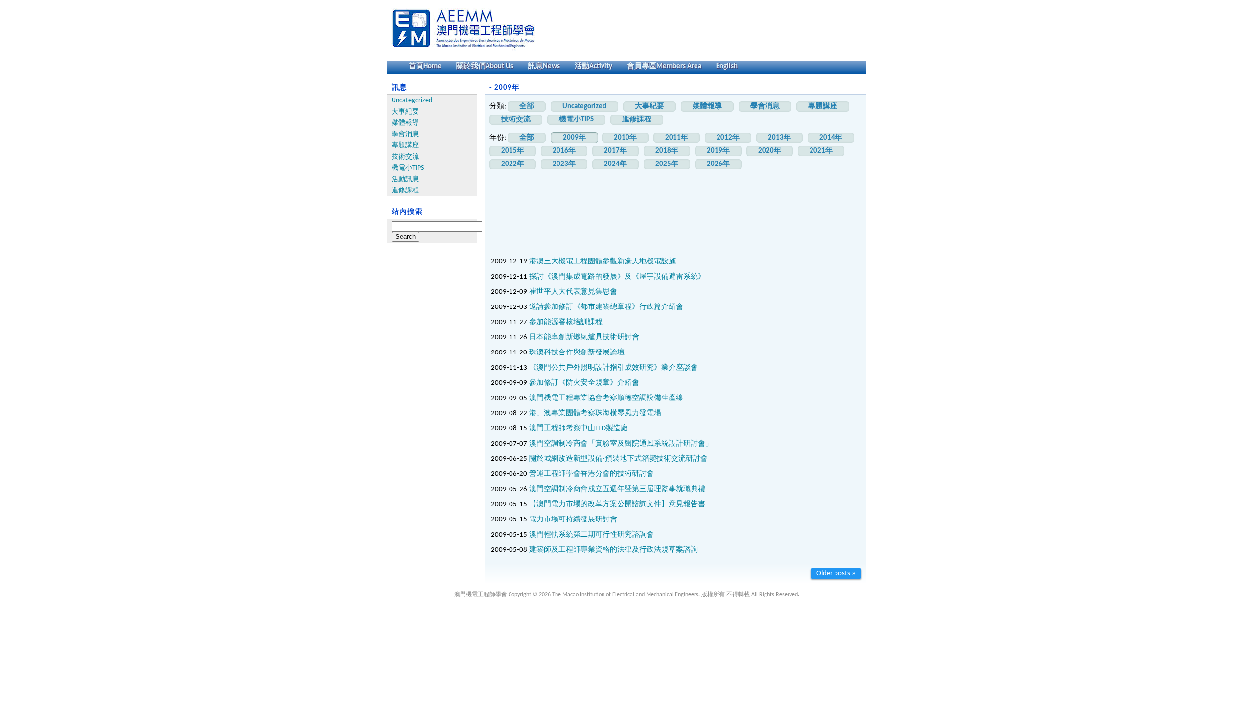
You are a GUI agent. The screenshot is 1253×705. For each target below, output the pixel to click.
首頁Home (425, 66)
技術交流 (405, 157)
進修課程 (405, 190)
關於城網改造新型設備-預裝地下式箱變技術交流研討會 (618, 459)
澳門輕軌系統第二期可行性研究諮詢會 (591, 535)
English (727, 66)
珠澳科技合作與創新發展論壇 (577, 352)
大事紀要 (405, 112)
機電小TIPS (408, 168)
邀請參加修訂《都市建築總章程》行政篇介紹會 (606, 307)
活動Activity (593, 66)
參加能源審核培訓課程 (566, 322)
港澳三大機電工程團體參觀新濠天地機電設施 (602, 261)
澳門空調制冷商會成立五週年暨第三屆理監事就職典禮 (617, 489)
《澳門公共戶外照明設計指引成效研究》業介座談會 (613, 368)
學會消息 (405, 134)
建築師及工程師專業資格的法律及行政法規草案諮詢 (613, 550)
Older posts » (836, 573)
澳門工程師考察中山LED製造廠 (578, 428)
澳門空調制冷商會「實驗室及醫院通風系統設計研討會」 (621, 443)
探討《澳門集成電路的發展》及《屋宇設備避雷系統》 (617, 277)
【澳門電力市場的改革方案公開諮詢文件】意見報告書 (617, 504)
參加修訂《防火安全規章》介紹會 (584, 383)
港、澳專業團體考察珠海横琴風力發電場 (595, 413)
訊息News (544, 66)
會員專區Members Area (664, 66)
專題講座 (405, 145)
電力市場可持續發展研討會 (573, 519)
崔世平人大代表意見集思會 (573, 292)
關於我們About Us (484, 66)
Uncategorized (412, 100)
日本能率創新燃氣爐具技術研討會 (584, 337)
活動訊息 (405, 179)
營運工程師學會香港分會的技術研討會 (591, 474)
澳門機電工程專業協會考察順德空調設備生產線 (606, 398)
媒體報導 (405, 123)
